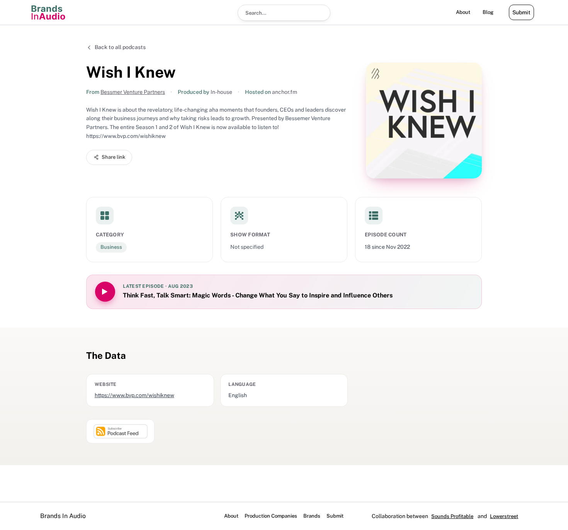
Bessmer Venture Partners (132, 92)
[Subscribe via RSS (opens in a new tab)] (120, 431)
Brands (311, 516)
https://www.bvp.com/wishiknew (134, 395)
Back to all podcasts (120, 47)
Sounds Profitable (452, 516)
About (463, 12)
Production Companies (271, 516)
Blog (488, 12)
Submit (521, 12)
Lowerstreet (504, 516)
